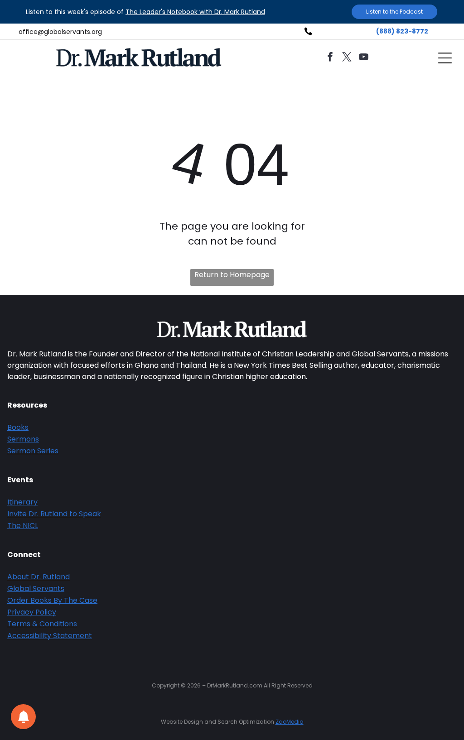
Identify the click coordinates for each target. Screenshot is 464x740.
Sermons (23, 439)
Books (18, 427)
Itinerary (22, 502)
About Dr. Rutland (38, 577)
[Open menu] (445, 58)
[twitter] (347, 58)
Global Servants (35, 588)
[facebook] (330, 58)
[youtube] (364, 58)
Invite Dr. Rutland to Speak (54, 514)
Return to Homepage (232, 274)
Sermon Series (32, 451)
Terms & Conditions (42, 624)
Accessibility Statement (49, 635)
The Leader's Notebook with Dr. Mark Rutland (195, 11)
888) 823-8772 (403, 31)
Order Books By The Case (52, 600)
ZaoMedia (290, 722)
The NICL (22, 525)
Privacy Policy (31, 612)
